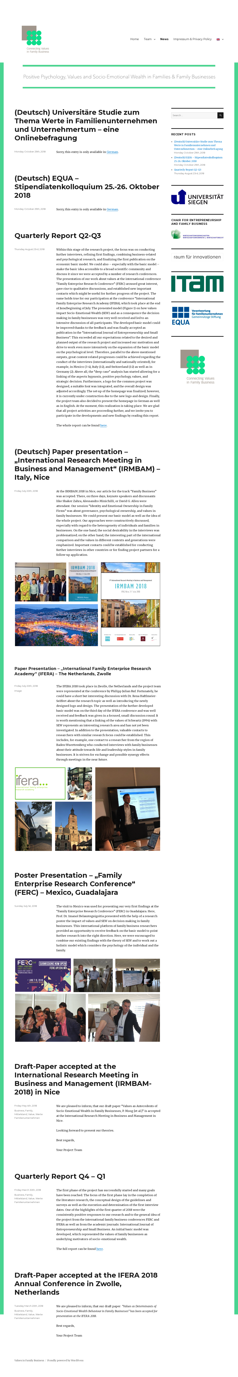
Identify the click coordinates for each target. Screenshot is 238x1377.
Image (18, 690)
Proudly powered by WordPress (65, 1360)
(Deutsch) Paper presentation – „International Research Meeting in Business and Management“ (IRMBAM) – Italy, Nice (87, 464)
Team (148, 39)
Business (19, 1110)
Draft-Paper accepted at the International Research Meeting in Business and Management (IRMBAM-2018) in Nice (83, 1079)
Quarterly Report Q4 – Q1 (59, 1176)
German (112, 152)
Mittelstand (20, 1114)
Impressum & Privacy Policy (192, 39)
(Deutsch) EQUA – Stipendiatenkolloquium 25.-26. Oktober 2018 (86, 187)
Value (31, 1114)
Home (134, 39)
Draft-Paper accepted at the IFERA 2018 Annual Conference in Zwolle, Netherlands (86, 1283)
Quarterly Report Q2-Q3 (57, 235)
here (103, 425)
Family (29, 1110)
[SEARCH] (220, 115)
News (164, 39)
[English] (220, 39)
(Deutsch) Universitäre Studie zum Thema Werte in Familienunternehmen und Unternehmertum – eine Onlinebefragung (85, 125)
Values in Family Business (29, 1360)
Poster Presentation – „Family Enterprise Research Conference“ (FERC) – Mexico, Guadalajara (74, 884)
